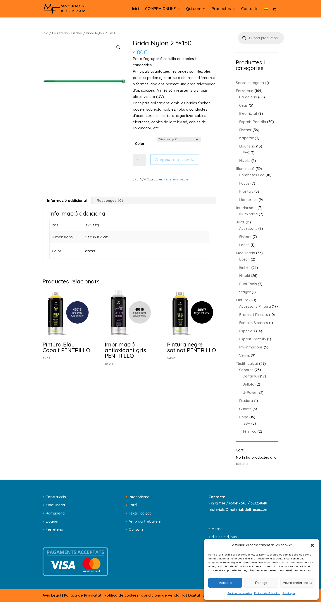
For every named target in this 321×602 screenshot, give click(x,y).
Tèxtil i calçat (140, 513)
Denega (261, 583)
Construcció (56, 496)
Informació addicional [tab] (67, 200)
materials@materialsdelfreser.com (238, 509)
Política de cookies (240, 593)
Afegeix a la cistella (174, 159)
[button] (312, 545)
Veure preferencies (297, 583)
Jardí (133, 505)
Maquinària (55, 505)
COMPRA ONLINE (160, 9)
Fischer (76, 33)
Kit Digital (191, 595)
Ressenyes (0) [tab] (110, 200)
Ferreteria (60, 33)
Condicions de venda (160, 595)
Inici (135, 9)
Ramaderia (55, 513)
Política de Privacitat (267, 593)
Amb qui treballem (145, 521)
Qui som (193, 9)
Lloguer (52, 521)
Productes (221, 9)
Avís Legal (289, 593)
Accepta (225, 583)
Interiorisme (139, 496)
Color (140, 143)
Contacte (250, 9)
